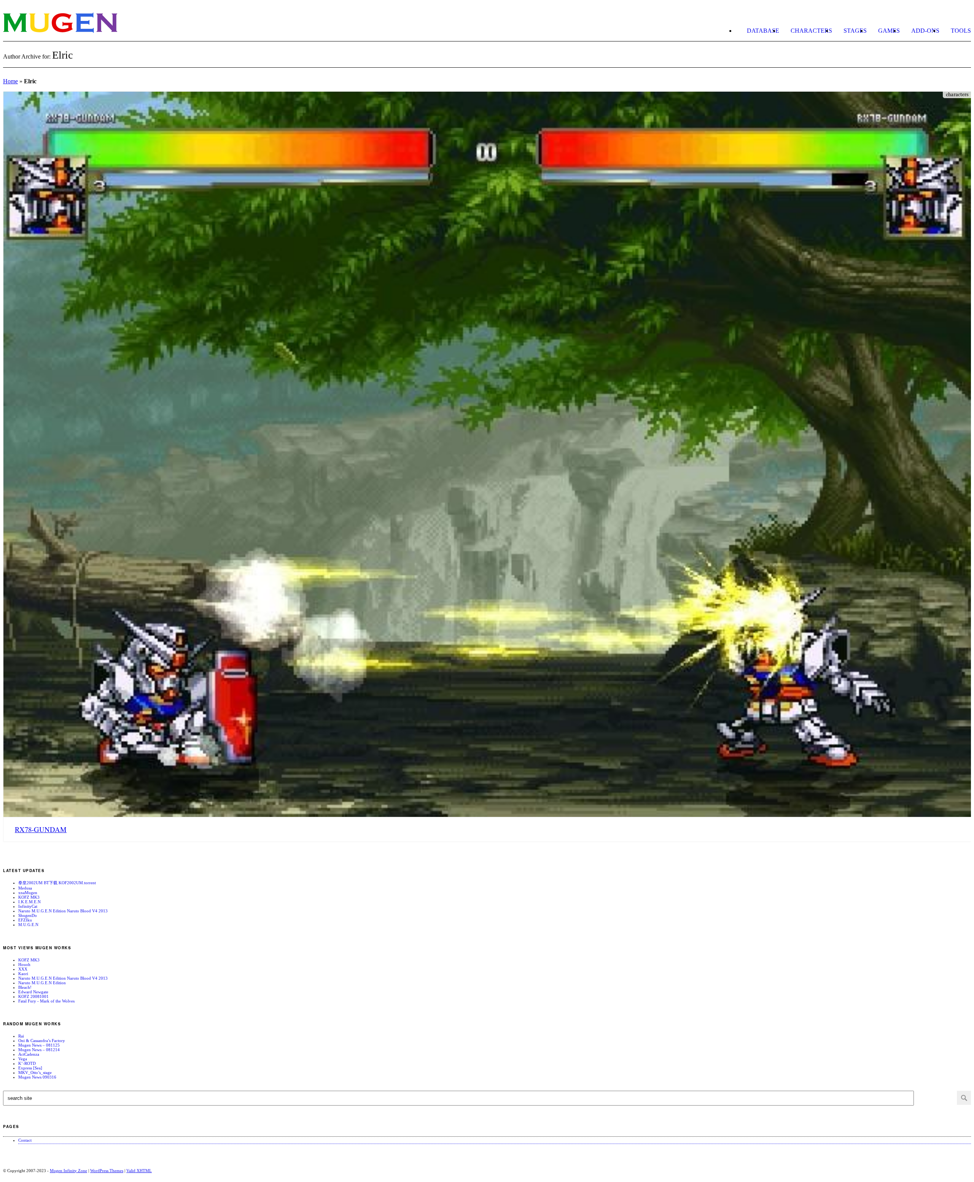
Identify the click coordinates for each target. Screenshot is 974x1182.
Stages (855, 30)
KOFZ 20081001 (33, 996)
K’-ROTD (27, 1063)
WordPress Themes (106, 1170)
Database (763, 30)
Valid (139, 1170)
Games (889, 30)
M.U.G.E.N (28, 924)
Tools (961, 30)
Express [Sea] (30, 1068)
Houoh (24, 964)
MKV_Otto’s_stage (35, 1072)
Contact (25, 1140)
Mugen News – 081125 (39, 1045)
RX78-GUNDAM (41, 829)
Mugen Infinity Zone (68, 1170)
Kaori (23, 973)
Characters (811, 30)
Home (10, 81)
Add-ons (925, 30)
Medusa (25, 888)
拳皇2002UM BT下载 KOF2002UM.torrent (57, 882)
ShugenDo (27, 915)
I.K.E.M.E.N (29, 901)
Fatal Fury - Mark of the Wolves (46, 1001)
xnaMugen (27, 892)
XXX (22, 969)
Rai (21, 1036)
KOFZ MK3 (29, 897)
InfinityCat (27, 906)
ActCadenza (28, 1054)
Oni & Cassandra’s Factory (41, 1040)
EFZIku (25, 920)
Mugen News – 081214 (39, 1049)
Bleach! (25, 987)
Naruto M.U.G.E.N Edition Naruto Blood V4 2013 (63, 911)
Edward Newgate (33, 992)
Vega (22, 1058)
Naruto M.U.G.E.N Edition (42, 982)
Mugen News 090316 (37, 1077)
